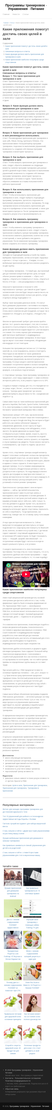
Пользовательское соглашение (28, 1078)
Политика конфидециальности (17, 1081)
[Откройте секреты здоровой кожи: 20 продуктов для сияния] (13, 1043)
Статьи (26, 14)
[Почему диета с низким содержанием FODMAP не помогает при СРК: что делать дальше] (13, 980)
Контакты (9, 1078)
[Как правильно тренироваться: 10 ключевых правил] (32, 885)
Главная (6, 14)
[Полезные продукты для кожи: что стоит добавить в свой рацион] (32, 1043)
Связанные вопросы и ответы (17, 51)
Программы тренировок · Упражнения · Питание (26, 7)
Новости (16, 14)
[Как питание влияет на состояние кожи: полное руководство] (32, 1011)
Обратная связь (12, 1089)
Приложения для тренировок (15, 788)
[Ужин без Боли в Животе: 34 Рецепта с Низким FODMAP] (32, 980)
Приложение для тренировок (35, 785)
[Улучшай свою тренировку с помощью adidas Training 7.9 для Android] (32, 917)
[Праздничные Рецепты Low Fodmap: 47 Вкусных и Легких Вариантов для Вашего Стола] (13, 948)
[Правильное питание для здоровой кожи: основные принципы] (13, 1011)
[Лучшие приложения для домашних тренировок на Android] (13, 885)
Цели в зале (17, 785)
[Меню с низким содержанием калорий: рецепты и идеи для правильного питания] (32, 948)
